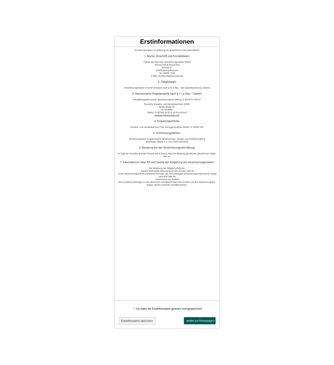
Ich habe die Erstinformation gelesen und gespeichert (169, 308)
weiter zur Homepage (199, 320)
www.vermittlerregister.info (167, 115)
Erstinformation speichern (137, 320)
